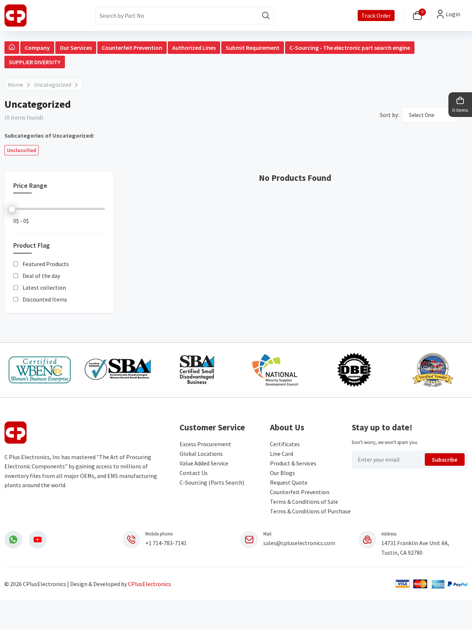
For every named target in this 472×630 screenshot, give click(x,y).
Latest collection (44, 287)
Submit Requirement (253, 47)
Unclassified (21, 150)
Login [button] (453, 14)
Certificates (285, 444)
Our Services (76, 47)
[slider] (11, 209)
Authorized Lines (194, 47)
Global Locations (201, 453)
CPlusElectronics (149, 584)
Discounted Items (44, 299)
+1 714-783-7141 (166, 543)
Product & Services (293, 463)
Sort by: (389, 114)
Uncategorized (52, 84)
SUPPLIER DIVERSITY (34, 62)
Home (15, 84)
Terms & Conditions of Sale (304, 501)
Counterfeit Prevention (132, 47)
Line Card (281, 453)
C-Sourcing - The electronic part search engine (349, 47)
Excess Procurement (205, 444)
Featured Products (45, 264)
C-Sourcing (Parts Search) (212, 482)
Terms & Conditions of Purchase (310, 511)
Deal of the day (41, 275)
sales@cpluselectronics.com (299, 543)
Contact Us (194, 472)
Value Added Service (204, 463)
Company (37, 47)
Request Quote (289, 482)
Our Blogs (282, 472)
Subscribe (444, 459)
